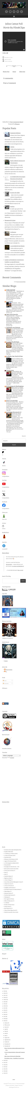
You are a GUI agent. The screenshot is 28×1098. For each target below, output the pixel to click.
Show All (23, 436)
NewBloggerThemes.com (14, 1087)
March (6, 1027)
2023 (4, 1066)
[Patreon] (11, 11)
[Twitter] (14, 11)
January (6, 1022)
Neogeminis (10, 370)
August (6, 1037)
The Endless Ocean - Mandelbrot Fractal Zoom (14, 1058)
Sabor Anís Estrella (12, 314)
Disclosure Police (5, 801)
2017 (4, 1016)
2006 (4, 993)
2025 (4, 1071)
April (6, 1029)
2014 (4, 1010)
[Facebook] (7, 11)
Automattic (12, 1085)
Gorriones (14, 302)
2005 (4, 991)
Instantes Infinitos (15, 133)
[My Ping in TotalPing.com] (13, 984)
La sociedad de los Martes (17, 246)
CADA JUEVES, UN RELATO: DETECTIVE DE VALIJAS (17, 373)
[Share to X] (6, 53)
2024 (4, 1068)
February (6, 1024)
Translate (12, 757)
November (7, 1044)
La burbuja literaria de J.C (13, 412)
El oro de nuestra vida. (12, 402)
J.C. (6, 671)
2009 (4, 999)
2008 (4, 997)
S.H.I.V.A (12, 147)
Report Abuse (5, 553)
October (6, 1041)
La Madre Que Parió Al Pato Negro (14, 357)
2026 (4, 1073)
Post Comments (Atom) (16, 122)
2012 (4, 1006)
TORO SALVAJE (10, 290)
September (7, 1039)
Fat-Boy (12, 206)
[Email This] (3, 53)
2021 (4, 1062)
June (5, 1033)
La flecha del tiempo (17, 343)
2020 (4, 1060)
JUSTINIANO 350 (10, 291)
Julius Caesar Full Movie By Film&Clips (12, 1056)
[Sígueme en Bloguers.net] (16, 971)
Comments (6, 683)
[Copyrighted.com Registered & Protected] (6, 935)
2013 (4, 1008)
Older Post (22, 71)
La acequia (9, 301)
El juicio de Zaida (15, 192)
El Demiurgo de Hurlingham (15, 386)
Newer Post (6, 71)
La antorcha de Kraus (12, 342)
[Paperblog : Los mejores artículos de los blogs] (5, 984)
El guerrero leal (10, 315)
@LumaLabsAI (9, 564)
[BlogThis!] (4, 53)
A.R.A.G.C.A (13, 1083)
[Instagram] (18, 11)
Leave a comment (8, 61)
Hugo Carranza (7, 59)
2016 (4, 1014)
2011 (4, 1003)
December (7, 1046)
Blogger (17, 124)
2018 (4, 1018)
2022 (4, 1064)
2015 (4, 1012)
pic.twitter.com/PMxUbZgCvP (18, 566)
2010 (4, 1001)
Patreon (6, 660)
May (5, 1031)
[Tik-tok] (21, 11)
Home (14, 71)
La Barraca (13, 232)
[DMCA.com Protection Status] (11, 928)
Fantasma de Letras (10, 220)
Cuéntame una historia (13, 327)
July (5, 1035)
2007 (4, 995)
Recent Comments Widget (21, 281)
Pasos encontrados (12, 400)
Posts (5, 680)
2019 (4, 1020)
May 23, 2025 (20, 570)
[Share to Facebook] (7, 53)
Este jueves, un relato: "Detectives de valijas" (17, 388)
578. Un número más (17, 358)
